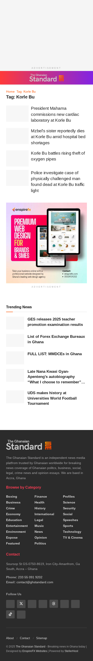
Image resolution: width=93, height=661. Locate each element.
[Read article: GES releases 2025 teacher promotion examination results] (15, 323)
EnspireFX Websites (34, 650)
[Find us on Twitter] (21, 604)
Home (10, 91)
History (40, 508)
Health (39, 502)
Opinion (41, 537)
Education (14, 520)
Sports (68, 526)
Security (69, 508)
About (10, 637)
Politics (40, 543)
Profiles (69, 496)
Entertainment (17, 526)
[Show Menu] (8, 78)
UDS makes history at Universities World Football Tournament (52, 398)
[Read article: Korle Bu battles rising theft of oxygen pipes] (17, 158)
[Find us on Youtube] (32, 604)
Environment (16, 531)
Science (69, 502)
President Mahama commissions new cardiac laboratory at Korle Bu (55, 114)
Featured (13, 543)
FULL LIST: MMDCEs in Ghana (55, 354)
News (39, 531)
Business (13, 502)
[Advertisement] (46, 31)
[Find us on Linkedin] (43, 604)
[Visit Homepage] (46, 77)
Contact (25, 637)
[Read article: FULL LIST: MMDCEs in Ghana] (15, 357)
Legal (39, 520)
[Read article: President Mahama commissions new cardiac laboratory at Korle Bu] (17, 113)
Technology (72, 531)
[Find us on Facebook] (10, 604)
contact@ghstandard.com (34, 582)
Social (67, 514)
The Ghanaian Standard (30, 646)
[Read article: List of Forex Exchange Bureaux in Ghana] (15, 340)
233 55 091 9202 (30, 577)
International (44, 514)
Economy (13, 514)
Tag (19, 91)
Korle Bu (29, 91)
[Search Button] (84, 78)
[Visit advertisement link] (46, 243)
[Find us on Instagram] (21, 614)
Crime (10, 508)
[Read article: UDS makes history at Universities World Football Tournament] (15, 396)
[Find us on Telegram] (75, 604)
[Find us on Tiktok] (10, 614)
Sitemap (41, 637)
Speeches (70, 520)
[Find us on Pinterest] (64, 604)
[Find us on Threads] (53, 604)
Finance (41, 496)
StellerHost (71, 650)
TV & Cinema (73, 537)
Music (39, 526)
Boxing (11, 496)
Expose (12, 537)
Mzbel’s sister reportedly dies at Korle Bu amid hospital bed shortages (58, 136)
